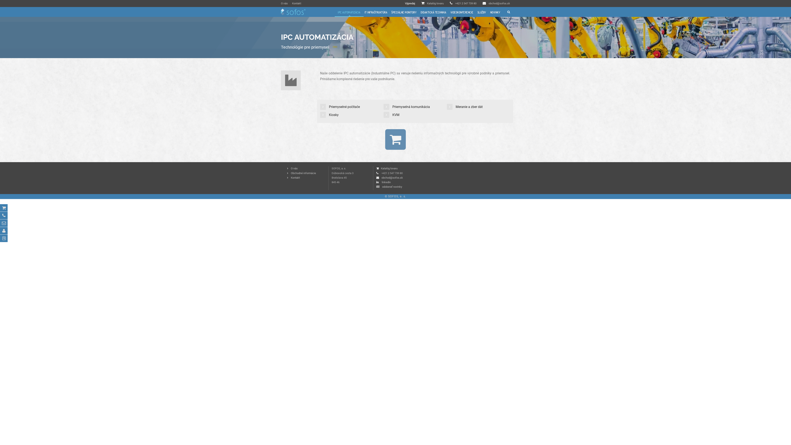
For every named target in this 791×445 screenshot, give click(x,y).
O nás (284, 3)
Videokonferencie (461, 12)
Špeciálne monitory (404, 12)
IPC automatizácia (349, 12)
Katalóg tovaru (435, 3)
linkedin (386, 182)
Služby (481, 12)
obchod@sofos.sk (499, 3)
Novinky (495, 12)
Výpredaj (410, 3)
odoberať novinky (392, 186)
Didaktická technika (433, 12)
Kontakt (296, 3)
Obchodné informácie (303, 173)
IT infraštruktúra (376, 12)
